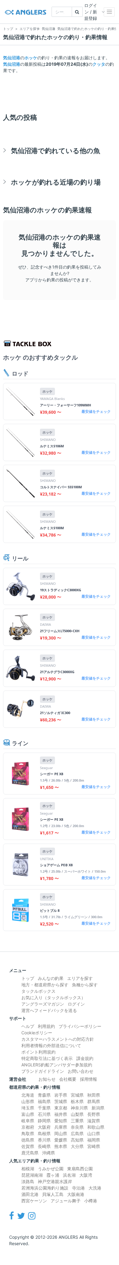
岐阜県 (27, 1120)
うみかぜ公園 (50, 1168)
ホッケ (30, 57)
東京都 (60, 1107)
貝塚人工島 (52, 1194)
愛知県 (60, 1120)
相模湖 (27, 1168)
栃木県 (77, 1101)
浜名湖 (69, 1175)
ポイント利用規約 (38, 1051)
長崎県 (44, 1146)
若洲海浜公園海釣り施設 (44, 1187)
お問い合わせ (80, 1071)
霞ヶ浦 (52, 1175)
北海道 (27, 1095)
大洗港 (94, 1187)
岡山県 (60, 1133)
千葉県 (44, 1107)
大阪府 (44, 1127)
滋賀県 (93, 1120)
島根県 (44, 1133)
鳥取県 (27, 1133)
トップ (27, 978)
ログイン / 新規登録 (90, 12)
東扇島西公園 (80, 1168)
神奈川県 (79, 1107)
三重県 (77, 1120)
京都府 (27, 1127)
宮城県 (77, 1095)
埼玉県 (27, 1107)
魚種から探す (85, 984)
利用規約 (46, 1026)
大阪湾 (85, 1175)
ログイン (76, 1004)
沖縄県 (48, 1152)
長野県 (93, 1114)
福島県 (44, 1101)
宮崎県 (93, 1146)
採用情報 (88, 1079)
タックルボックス (38, 991)
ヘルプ (27, 1026)
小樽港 (90, 1200)
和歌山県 (95, 1127)
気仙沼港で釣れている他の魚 (55, 150)
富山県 (27, 1114)
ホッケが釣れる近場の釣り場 (56, 182)
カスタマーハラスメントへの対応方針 (57, 1039)
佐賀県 (27, 1146)
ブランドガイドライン (42, 1071)
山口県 (93, 1133)
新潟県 (98, 1107)
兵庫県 (60, 1127)
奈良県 (77, 1127)
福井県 (60, 1114)
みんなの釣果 (50, 978)
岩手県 (60, 1095)
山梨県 (77, 1114)
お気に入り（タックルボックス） (53, 997)
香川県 (44, 1139)
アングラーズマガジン (42, 1004)
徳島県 (27, 1139)
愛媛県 (60, 1139)
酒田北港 (29, 1194)
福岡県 (93, 1139)
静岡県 (44, 1120)
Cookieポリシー (36, 1032)
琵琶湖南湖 (32, 1175)
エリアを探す (80, 978)
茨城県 (60, 1101)
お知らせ (47, 1079)
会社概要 (67, 1079)
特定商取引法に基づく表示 (47, 1058)
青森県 (44, 1095)
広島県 (77, 1133)
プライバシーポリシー (80, 1026)
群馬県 (93, 1101)
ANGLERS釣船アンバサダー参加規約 (56, 1064)
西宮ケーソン (34, 1200)
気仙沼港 (11, 57)
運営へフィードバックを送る (49, 1010)
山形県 (27, 1101)
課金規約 (84, 1058)
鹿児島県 (29, 1152)
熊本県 (60, 1146)
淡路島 (27, 1181)
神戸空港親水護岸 (55, 1181)
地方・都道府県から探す (44, 984)
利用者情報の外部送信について (51, 1045)
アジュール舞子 (66, 1200)
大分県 (77, 1146)
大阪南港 (75, 1194)
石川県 (44, 1114)
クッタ (98, 64)
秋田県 (93, 1095)
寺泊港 (78, 1187)
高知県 (77, 1139)
